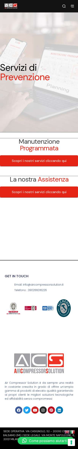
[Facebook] (18, 410)
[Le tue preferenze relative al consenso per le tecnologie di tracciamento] (71, 442)
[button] (46, 440)
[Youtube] (35, 410)
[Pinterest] (51, 410)
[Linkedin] (59, 410)
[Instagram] (43, 410)
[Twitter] (26, 410)
